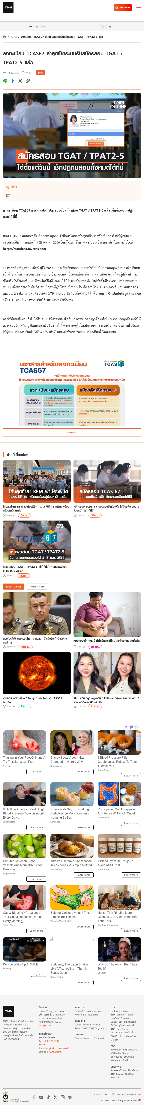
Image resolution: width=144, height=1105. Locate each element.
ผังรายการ (93, 1014)
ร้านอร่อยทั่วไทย (118, 1070)
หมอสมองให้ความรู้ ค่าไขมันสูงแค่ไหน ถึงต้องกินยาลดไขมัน (107, 641)
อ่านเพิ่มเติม (72, 432)
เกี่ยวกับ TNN (100, 1094)
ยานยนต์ (130, 1025)
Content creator (83, 1038)
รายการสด (79, 1011)
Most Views (13, 586)
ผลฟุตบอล (116, 1049)
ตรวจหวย (129, 1074)
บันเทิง (114, 1025)
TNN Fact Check (119, 1029)
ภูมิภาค (121, 1025)
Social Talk (116, 1022)
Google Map (45, 1025)
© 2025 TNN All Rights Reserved (118, 1100)
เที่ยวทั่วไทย (133, 1070)
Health (96, 1024)
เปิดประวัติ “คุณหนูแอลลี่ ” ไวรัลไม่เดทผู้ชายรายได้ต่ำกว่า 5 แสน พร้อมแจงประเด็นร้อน (106, 700)
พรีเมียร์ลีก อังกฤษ (119, 1053)
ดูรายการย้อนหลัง (94, 1011)
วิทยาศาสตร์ (126, 1018)
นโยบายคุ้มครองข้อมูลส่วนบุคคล (126, 1094)
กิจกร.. (24, 515)
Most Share (37, 586)
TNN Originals (96, 1028)
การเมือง (115, 1018)
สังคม (13, 36)
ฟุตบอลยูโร (129, 1057)
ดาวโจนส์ (128, 1032)
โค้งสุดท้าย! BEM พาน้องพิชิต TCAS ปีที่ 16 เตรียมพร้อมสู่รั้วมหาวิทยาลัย (36, 508)
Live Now (125, 7)
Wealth (87, 1024)
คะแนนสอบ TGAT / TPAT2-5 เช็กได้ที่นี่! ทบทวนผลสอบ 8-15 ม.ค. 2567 (35, 569)
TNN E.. (25, 647)
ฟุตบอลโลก (116, 1060)
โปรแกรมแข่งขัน (129, 1049)
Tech (77, 1028)
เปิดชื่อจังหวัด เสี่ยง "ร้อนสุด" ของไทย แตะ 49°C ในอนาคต (33, 700)
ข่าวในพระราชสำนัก (119, 1011)
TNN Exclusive (118, 1014)
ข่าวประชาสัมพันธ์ (130, 1036)
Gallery (114, 1039)
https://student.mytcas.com (25, 249)
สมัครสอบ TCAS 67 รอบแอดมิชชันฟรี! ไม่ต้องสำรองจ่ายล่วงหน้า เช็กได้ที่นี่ (106, 508)
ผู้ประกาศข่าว (80, 1014)
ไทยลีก (126, 1060)
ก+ (43, 26)
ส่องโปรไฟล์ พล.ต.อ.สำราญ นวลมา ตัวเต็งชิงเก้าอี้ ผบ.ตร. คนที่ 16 (35, 640)
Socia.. (95, 706)
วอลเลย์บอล (116, 1057)
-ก (30, 26)
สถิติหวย (115, 1077)
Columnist (99, 1038)
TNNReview (117, 1074)
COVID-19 (116, 1036)
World (78, 1024)
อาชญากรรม (130, 1022)
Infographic (117, 1032)
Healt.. (95, 647)
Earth (24, 706)
